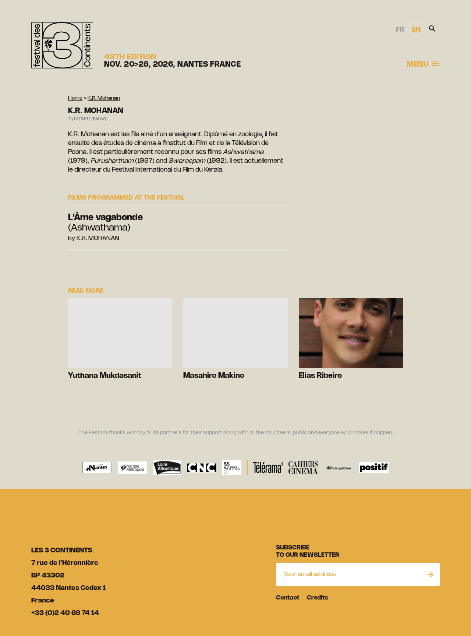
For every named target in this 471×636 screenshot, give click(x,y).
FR (400, 30)
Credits (317, 598)
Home (75, 98)
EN (416, 30)
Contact (288, 598)
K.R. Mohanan (104, 98)
